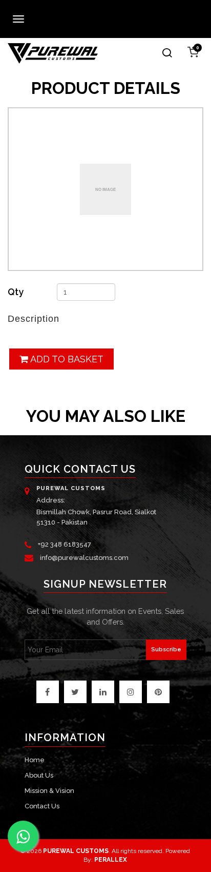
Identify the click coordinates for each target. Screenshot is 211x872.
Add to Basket (65, 359)
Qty (16, 291)
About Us (39, 775)
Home (35, 760)
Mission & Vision (49, 791)
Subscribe (166, 649)
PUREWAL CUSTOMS (76, 851)
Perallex (110, 859)
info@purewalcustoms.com (84, 557)
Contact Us (42, 806)
